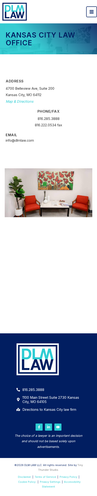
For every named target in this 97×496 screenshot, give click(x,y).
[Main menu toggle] (91, 11)
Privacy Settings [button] (50, 481)
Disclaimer (24, 477)
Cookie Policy (27, 481)
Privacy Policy (68, 477)
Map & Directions (19, 101)
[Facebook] (39, 427)
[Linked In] (48, 427)
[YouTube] (57, 427)
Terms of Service (45, 477)
